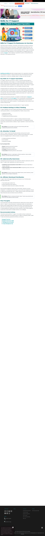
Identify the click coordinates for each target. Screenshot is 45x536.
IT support (6, 52)
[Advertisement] (7, 239)
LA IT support (13, 98)
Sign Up (20, 6)
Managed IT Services (6, 219)
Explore (5, 3)
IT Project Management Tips (7, 223)
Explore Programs (26, 513)
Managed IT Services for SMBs (8, 220)
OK (13, 527)
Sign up (24, 518)
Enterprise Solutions (27, 510)
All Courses (27, 3)
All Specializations (34, 3)
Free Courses (11, 3)
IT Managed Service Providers (8, 222)
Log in (16, 6)
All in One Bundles (26, 516)
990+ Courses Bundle (19, 3)
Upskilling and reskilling (4, 73)
